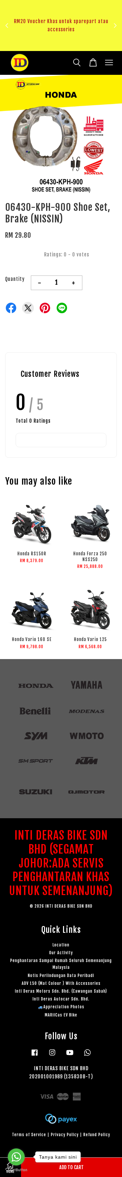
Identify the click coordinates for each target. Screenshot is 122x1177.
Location (61, 944)
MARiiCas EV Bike (61, 1015)
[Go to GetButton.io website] (16, 1170)
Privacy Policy (65, 1134)
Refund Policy (96, 1134)
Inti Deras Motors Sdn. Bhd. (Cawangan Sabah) (61, 991)
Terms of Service (29, 1134)
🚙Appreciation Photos (61, 1006)
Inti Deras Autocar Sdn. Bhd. (61, 999)
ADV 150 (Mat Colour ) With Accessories (61, 983)
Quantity (15, 279)
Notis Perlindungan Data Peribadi (61, 975)
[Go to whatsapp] (16, 1156)
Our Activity (61, 952)
